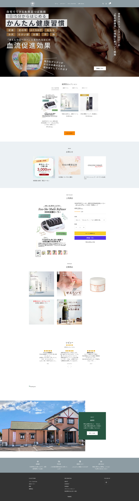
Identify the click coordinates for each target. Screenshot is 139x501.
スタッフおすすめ (72, 3)
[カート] (109, 3)
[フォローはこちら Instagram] (106, 482)
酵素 (30, 486)
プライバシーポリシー (70, 488)
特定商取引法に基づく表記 (71, 491)
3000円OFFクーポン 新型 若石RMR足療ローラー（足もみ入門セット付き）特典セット (50, 122)
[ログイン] (106, 3)
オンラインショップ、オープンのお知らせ (94, 177)
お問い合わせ (81, 3)
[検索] (103, 3)
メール (107, 466)
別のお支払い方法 (90, 242)
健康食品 (31, 488)
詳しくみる (92, 433)
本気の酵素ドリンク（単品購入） (89, 114)
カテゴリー (62, 3)
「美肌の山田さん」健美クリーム (69, 114)
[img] (69, 345)
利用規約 (67, 486)
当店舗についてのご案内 (65, 177)
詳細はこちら (99, 68)
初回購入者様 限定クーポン (41, 180)
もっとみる (69, 133)
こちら (73, 466)
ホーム (56, 3)
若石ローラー (85, 87)
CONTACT (67, 483)
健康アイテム (65, 87)
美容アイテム (75, 87)
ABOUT (66, 481)
